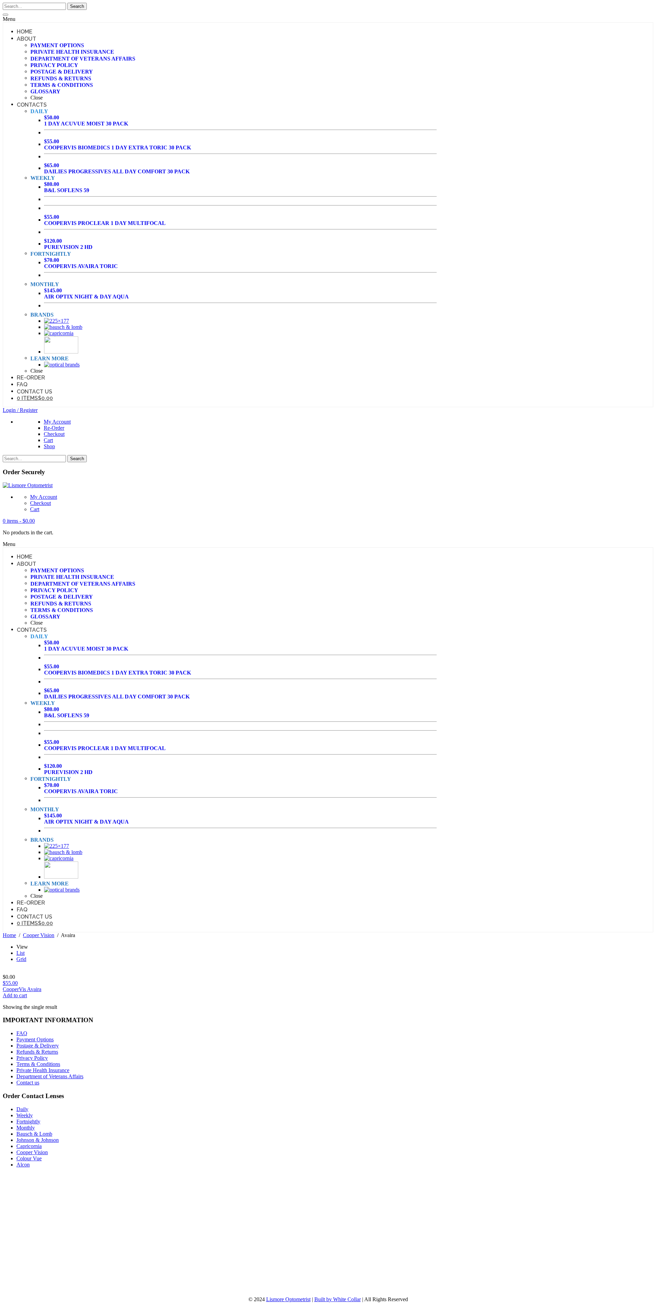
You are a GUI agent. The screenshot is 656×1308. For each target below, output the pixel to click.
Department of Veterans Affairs (49, 1076)
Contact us (27, 1082)
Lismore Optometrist (288, 1299)
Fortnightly (28, 1121)
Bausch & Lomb (34, 1134)
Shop (49, 446)
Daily (22, 1109)
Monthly (25, 1128)
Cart (48, 440)
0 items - (19, 521)
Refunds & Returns (37, 1052)
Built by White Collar (337, 1299)
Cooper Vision (38, 935)
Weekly (24, 1115)
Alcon (23, 1164)
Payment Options (35, 1039)
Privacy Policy (32, 1058)
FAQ (21, 1033)
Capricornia (29, 1146)
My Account (57, 422)
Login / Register (20, 410)
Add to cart (15, 995)
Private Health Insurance (42, 1070)
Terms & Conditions (38, 1064)
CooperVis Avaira (22, 986)
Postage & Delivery (37, 1046)
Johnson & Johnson (37, 1140)
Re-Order (54, 428)
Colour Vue (29, 1158)
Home (9, 935)
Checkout (54, 434)
